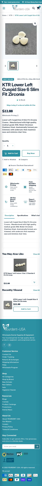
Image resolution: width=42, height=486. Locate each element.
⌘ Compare (23, 160)
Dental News (7, 410)
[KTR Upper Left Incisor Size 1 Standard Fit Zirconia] (20, 264)
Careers (5, 424)
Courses (5, 402)
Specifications (22, 216)
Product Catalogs (9, 404)
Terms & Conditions (10, 429)
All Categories (7, 377)
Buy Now (31, 153)
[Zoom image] (35, 23)
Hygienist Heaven (9, 390)
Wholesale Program (10, 367)
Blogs (4, 399)
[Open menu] (4, 8)
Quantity (5, 141)
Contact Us (6, 354)
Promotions (6, 407)
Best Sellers (7, 385)
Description (9, 216)
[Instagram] (9, 345)
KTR (10, 15)
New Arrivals (7, 382)
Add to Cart (26, 309)
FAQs (4, 365)
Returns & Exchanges (10, 360)
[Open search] (33, 8)
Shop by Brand (8, 379)
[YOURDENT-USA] (21, 8)
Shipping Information (10, 362)
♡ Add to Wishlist (9, 160)
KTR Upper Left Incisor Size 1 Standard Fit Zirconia (19, 274)
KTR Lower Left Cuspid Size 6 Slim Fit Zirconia (25, 300)
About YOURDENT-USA (11, 419)
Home (4, 15)
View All (36, 254)
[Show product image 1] (13, 65)
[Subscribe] (37, 446)
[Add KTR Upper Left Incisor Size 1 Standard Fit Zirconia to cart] (34, 282)
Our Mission (6, 421)
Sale (4, 387)
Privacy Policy (7, 427)
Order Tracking (8, 357)
